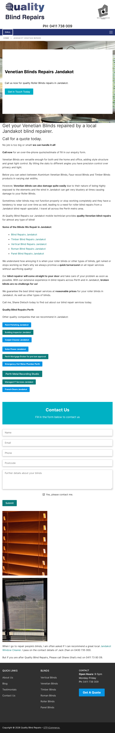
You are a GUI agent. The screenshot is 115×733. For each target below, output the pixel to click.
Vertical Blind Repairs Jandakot (29, 244)
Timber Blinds (48, 689)
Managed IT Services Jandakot (19, 382)
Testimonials (9, 689)
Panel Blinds (47, 707)
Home (6, 38)
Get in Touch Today (19, 91)
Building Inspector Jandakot (18, 332)
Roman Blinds (48, 695)
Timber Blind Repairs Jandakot (28, 239)
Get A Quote (92, 692)
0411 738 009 (91, 681)
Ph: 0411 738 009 (57, 26)
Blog (4, 683)
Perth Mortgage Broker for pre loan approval (25, 356)
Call (8, 32)
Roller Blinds (48, 701)
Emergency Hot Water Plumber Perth (22, 364)
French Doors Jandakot (16, 389)
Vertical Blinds (49, 677)
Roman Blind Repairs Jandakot (28, 248)
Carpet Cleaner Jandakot (17, 340)
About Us (7, 677)
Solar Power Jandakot (15, 349)
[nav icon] (111, 32)
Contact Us (8, 695)
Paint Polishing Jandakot (17, 325)
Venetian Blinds (49, 683)
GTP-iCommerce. (51, 727)
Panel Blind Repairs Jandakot (27, 253)
